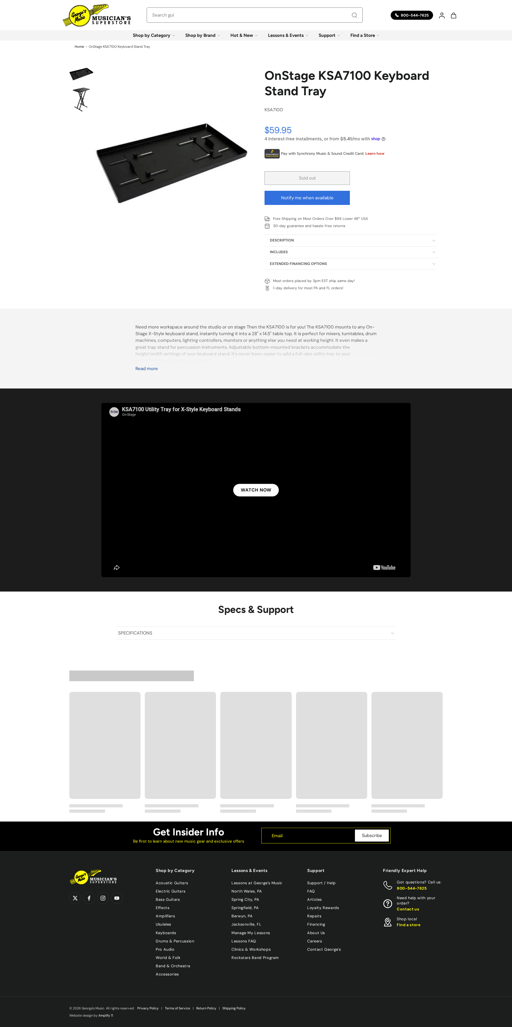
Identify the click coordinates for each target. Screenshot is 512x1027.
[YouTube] (117, 898)
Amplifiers (165, 916)
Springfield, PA (245, 907)
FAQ (311, 891)
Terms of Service (177, 1008)
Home (79, 46)
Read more (146, 368)
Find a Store (362, 35)
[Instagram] (103, 898)
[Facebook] (89, 898)
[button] (441, 15)
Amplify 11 (105, 1015)
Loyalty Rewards (323, 907)
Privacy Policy (148, 1008)
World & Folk (168, 957)
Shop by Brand (200, 35)
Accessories (167, 974)
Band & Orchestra (173, 965)
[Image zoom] (171, 163)
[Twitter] (75, 898)
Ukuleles (163, 924)
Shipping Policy (234, 1008)
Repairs (314, 916)
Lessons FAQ (243, 940)
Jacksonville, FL (246, 924)
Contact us (408, 909)
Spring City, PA (245, 899)
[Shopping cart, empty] (453, 15)
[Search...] (354, 15)
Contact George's (324, 949)
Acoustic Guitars (172, 883)
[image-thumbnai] (81, 74)
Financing (316, 924)
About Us (316, 932)
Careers (314, 940)
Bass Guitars (168, 899)
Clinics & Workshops (251, 949)
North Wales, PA (246, 891)
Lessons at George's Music (256, 883)
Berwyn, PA (242, 916)
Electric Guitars (170, 891)
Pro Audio (165, 949)
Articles (314, 899)
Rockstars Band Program (255, 957)
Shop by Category (151, 35)
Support (327, 35)
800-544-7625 (412, 888)
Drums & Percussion (175, 940)
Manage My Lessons (250, 932)
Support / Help (321, 883)
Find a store (409, 924)
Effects (162, 907)
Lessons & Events (286, 35)
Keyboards (166, 932)
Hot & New (241, 35)
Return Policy (206, 1008)
